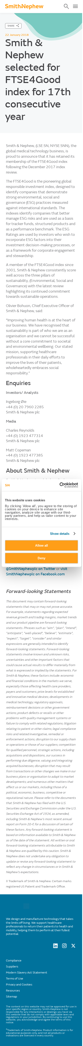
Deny (41, 558)
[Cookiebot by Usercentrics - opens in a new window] (59, 485)
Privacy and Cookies (19, 984)
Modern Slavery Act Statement (26, 972)
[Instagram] (64, 946)
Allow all (41, 545)
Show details (59, 533)
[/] (26, 908)
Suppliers (12, 966)
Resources (13, 990)
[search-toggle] (66, 6)
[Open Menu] (75, 6)
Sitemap (11, 996)
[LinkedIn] (55, 946)
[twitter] (73, 946)
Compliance (13, 960)
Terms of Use (14, 978)
